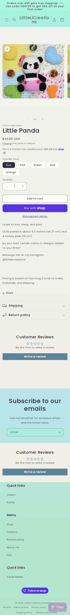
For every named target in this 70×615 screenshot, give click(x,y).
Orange (11, 172)
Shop (10, 524)
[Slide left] (27, 119)
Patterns (12, 532)
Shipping (7, 143)
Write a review (35, 356)
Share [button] (9, 293)
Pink (22, 165)
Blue (9, 165)
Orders (11, 495)
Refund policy (15, 539)
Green (38, 165)
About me (13, 547)
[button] (7, 20)
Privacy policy (39, 607)
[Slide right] (42, 119)
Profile (11, 502)
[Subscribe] (59, 432)
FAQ (9, 555)
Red (52, 165)
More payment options (35, 216)
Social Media (15, 577)
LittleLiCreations (33, 603)
